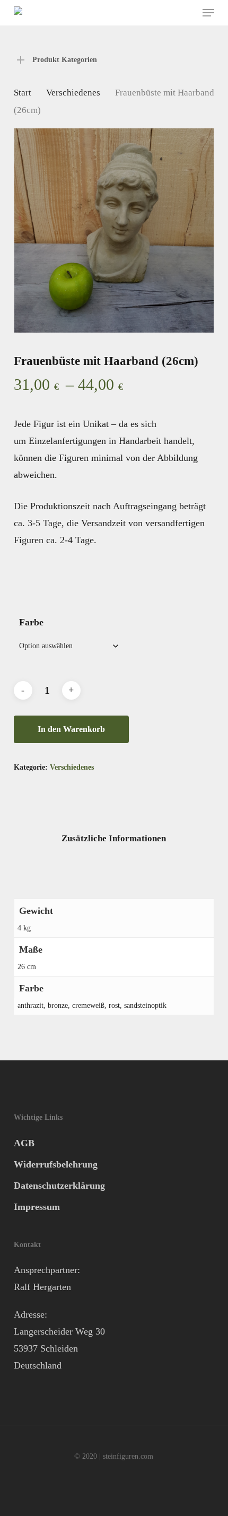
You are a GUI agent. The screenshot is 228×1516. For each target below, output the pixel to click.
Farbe (31, 622)
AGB (24, 1143)
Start (22, 93)
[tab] (114, 839)
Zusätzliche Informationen (114, 838)
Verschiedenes (73, 93)
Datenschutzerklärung (59, 1185)
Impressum (37, 1206)
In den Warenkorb (71, 729)
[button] (208, 12)
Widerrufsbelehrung (56, 1164)
